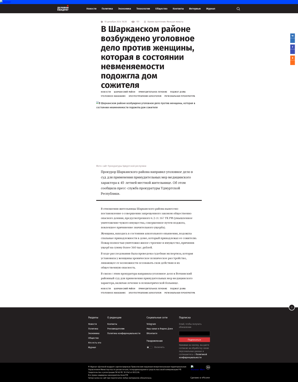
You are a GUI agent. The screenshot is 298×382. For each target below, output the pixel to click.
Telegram (151, 324)
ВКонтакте (152, 333)
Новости (91, 8)
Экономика (124, 8)
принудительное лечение (153, 92)
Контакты (178, 8)
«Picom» (205, 377)
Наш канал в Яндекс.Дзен (160, 328)
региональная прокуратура (180, 96)
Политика (107, 8)
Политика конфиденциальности (123, 333)
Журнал (210, 8)
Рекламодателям (115, 328)
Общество (161, 8)
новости (106, 92)
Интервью (195, 8)
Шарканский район (124, 92)
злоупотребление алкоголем (145, 96)
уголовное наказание (113, 96)
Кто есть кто (94, 342)
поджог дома (178, 92)
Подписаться (194, 339)
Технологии (143, 8)
